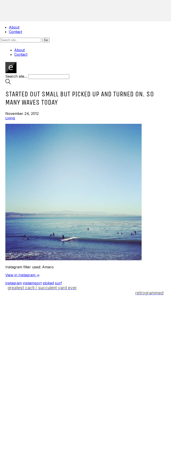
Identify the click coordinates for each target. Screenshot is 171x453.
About (14, 27)
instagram (13, 283)
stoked (48, 283)
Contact (15, 31)
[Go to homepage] (10, 72)
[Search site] (8, 83)
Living (10, 118)
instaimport (32, 283)
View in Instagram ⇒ (22, 275)
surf (58, 283)
